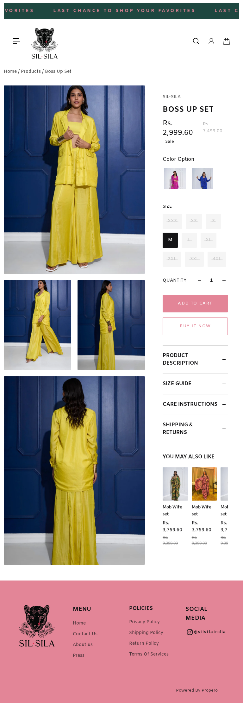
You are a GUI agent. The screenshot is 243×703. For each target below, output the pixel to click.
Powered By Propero (197, 690)
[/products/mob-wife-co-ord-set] (175, 484)
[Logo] (45, 41)
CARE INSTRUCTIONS (190, 404)
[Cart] (226, 41)
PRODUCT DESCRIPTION (180, 359)
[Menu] (16, 41)
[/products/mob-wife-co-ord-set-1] (204, 484)
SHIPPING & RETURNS (178, 429)
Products (31, 72)
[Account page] (211, 41)
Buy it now (195, 326)
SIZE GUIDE (177, 383)
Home (11, 72)
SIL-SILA (172, 97)
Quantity (174, 281)
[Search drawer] (196, 41)
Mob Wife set (172, 510)
